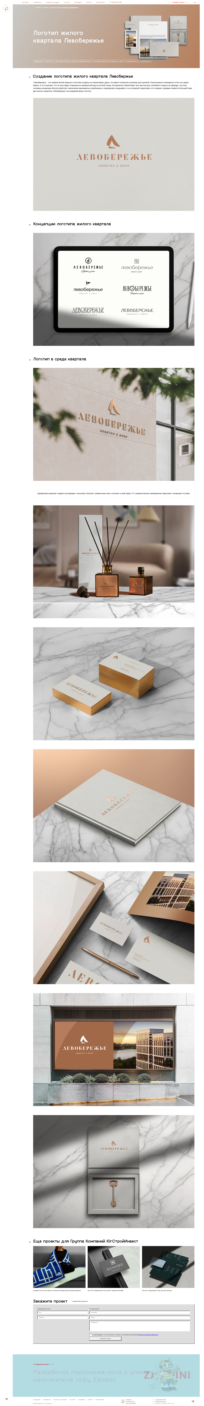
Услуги (25, 2)
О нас (67, 2)
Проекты (38, 2)
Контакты (101, 2)
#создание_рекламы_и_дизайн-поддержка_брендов (73, 61)
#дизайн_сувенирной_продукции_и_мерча (109, 61)
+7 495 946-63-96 (115, 2)
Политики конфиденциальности (147, 1334)
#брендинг (38, 61)
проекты (46, 7)
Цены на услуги (53, 2)
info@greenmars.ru (160, 1401)
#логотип (49, 61)
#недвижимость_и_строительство (138, 61)
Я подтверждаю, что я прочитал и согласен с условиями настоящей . (125, 1334)
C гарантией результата (80, 1301)
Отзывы (78, 2)
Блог (89, 2)
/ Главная (37, 7)
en (195, 2)
